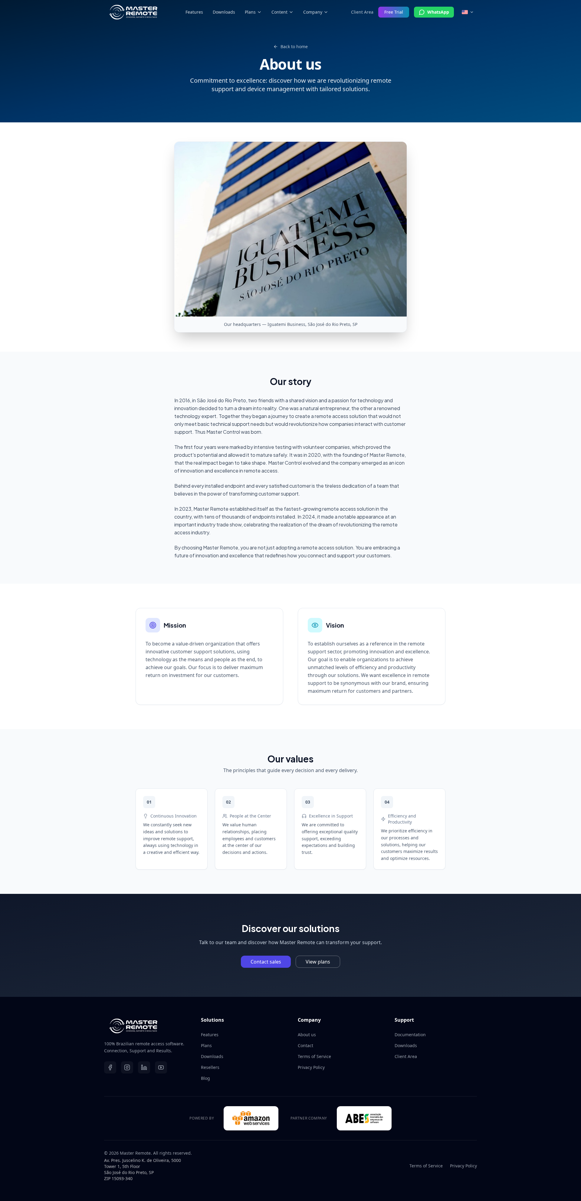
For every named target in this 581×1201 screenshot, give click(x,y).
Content (279, 12)
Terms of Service (314, 1056)
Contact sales (266, 961)
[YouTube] (161, 1067)
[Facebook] (110, 1067)
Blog (205, 1078)
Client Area (362, 12)
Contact (305, 1045)
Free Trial (393, 12)
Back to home (294, 46)
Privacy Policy (311, 1067)
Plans (250, 12)
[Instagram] (127, 1067)
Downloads (224, 12)
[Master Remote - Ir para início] (133, 12)
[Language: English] (468, 12)
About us (307, 1034)
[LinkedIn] (144, 1067)
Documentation (410, 1034)
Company (312, 12)
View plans (318, 961)
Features (194, 12)
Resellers (210, 1067)
